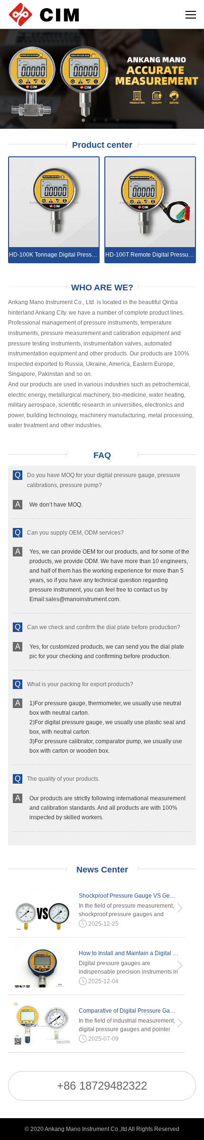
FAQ (102, 455)
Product (102, 145)
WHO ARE (102, 287)
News (102, 869)
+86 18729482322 (102, 1085)
